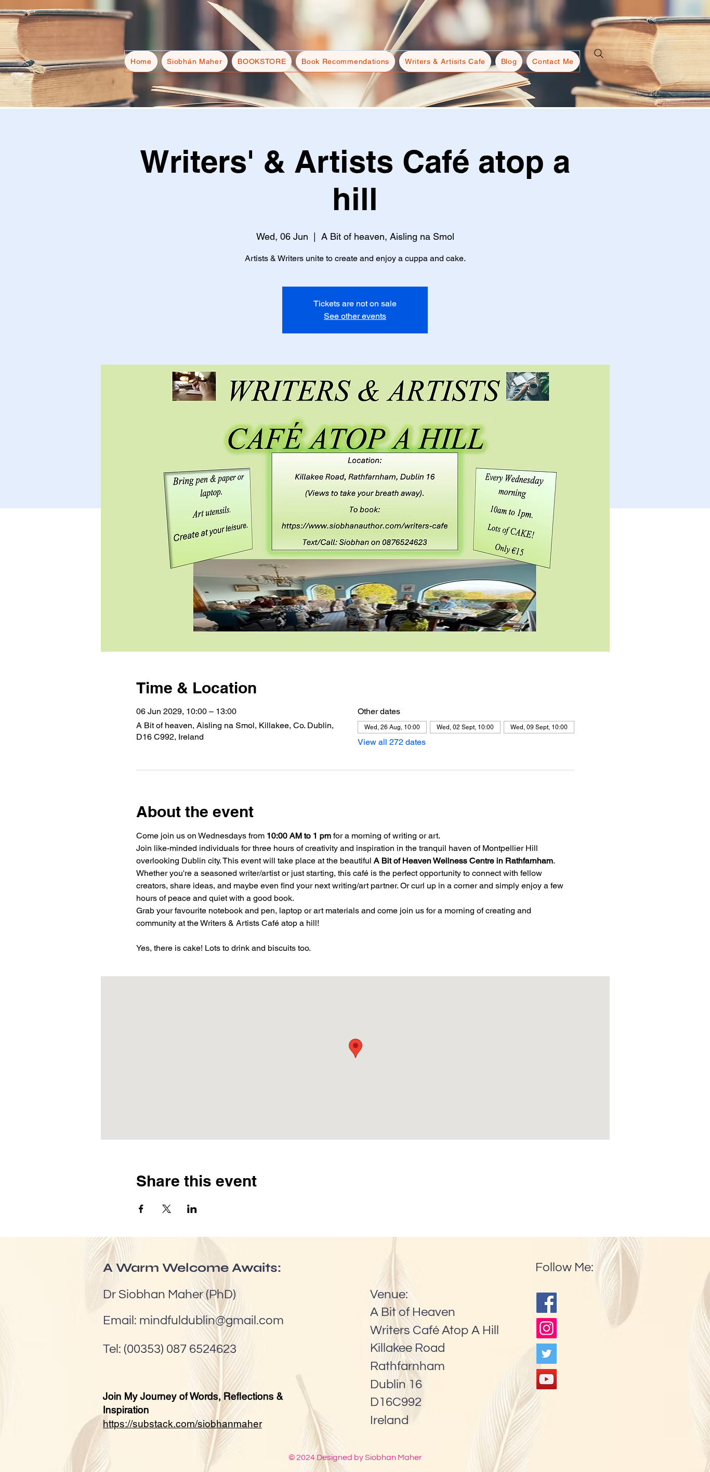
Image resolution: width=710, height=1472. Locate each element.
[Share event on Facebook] (141, 1209)
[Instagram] (546, 1328)
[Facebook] (546, 1303)
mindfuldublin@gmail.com (211, 1320)
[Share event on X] (167, 1209)
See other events (355, 316)
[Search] (599, 53)
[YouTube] (546, 1379)
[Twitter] (546, 1354)
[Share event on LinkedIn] (192, 1209)
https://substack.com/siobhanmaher (182, 1423)
